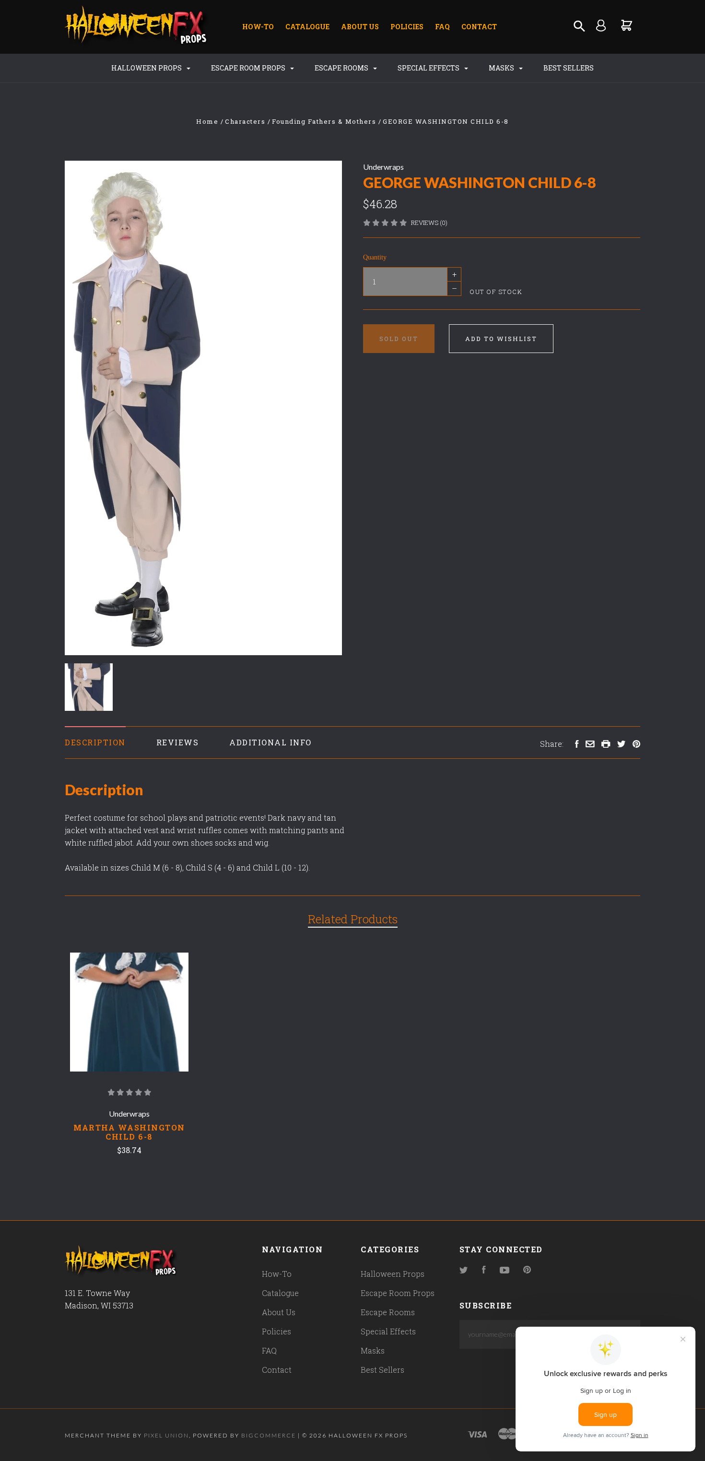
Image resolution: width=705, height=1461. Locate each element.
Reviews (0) (429, 222)
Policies (406, 26)
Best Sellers (568, 67)
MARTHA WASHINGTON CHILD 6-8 (129, 1132)
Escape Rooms (342, 67)
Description (95, 742)
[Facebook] (484, 1270)
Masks (502, 67)
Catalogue (307, 26)
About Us (360, 26)
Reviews (177, 742)
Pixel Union (166, 1435)
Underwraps (383, 166)
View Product (129, 1012)
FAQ (442, 26)
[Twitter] (463, 1270)
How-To (258, 26)
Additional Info (270, 742)
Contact (479, 26)
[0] (627, 25)
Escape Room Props (249, 67)
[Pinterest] (527, 1270)
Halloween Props (147, 67)
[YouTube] (504, 1270)
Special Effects (429, 67)
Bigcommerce (268, 1435)
